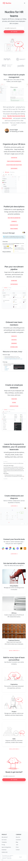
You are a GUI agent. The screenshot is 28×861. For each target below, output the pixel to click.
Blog (17, 842)
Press (17, 847)
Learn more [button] (9, 858)
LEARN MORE (14, 506)
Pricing (3, 845)
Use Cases (4, 839)
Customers (18, 839)
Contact (18, 850)
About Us (18, 837)
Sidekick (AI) (4, 852)
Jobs (17, 845)
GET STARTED (14, 31)
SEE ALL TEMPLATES (13, 650)
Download (4, 850)
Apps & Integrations (6, 847)
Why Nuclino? (5, 837)
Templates (4, 842)
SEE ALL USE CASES (13, 749)
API (2, 860)
